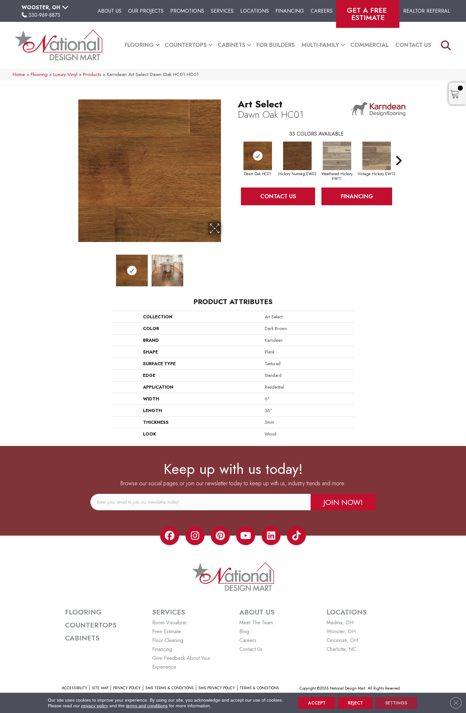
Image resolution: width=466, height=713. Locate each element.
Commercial (369, 45)
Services (222, 11)
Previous (74, 267)
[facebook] (169, 535)
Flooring (139, 45)
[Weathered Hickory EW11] (337, 156)
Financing (289, 11)
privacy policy (94, 705)
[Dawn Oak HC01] (258, 156)
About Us (109, 11)
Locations (254, 11)
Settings (396, 703)
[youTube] (245, 535)
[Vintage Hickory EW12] (376, 156)
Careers (322, 11)
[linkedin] (271, 535)
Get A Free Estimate (368, 13)
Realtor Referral (426, 11)
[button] (157, 45)
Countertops (186, 45)
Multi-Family (320, 45)
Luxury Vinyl (65, 74)
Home (19, 74)
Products (92, 74)
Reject (355, 703)
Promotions (187, 11)
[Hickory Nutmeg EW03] (297, 156)
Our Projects (146, 11)
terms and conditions (147, 705)
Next (225, 267)
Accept (317, 703)
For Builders (275, 45)
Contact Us (413, 45)
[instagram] (194, 535)
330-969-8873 (44, 15)
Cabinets (231, 45)
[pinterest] (220, 535)
